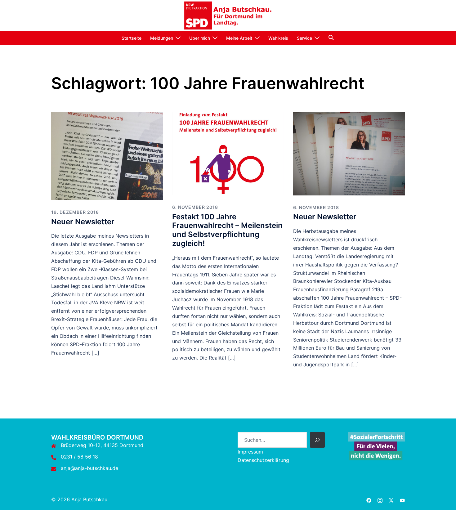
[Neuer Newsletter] (107, 155)
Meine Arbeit (239, 38)
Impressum (250, 452)
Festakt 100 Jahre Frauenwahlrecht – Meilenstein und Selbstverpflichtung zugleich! (227, 230)
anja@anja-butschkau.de (89, 468)
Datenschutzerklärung (263, 460)
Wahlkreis (278, 38)
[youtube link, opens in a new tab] (402, 499)
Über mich (199, 38)
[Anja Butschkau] (228, 15)
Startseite (131, 38)
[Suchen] (317, 440)
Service (304, 38)
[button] (331, 37)
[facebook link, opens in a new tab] (368, 499)
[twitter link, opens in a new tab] (391, 499)
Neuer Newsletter (82, 221)
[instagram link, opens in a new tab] (380, 499)
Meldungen (161, 38)
